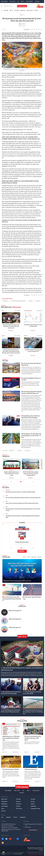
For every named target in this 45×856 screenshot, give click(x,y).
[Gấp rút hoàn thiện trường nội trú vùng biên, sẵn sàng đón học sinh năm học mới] (22, 653)
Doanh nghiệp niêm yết (28, 310)
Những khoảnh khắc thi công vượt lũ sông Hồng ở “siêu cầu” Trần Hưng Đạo (33, 712)
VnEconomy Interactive (30, 769)
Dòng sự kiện (22, 721)
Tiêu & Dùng (12, 1)
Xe (18, 1)
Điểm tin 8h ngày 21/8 (15, 627)
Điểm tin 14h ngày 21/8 (15, 610)
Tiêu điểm (6, 10)
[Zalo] (17, 839)
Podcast (28, 557)
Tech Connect (29, 1)
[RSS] (2, 843)
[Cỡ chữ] (5, 29)
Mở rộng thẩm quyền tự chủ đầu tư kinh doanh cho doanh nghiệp (30, 416)
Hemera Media (21, 852)
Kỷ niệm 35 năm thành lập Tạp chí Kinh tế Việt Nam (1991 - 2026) (32, 738)
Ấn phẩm (22, 522)
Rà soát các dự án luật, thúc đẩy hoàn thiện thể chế (31, 364)
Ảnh (2, 817)
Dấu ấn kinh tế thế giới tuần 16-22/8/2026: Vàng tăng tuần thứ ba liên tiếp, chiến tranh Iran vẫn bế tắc (11, 351)
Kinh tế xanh (30, 10)
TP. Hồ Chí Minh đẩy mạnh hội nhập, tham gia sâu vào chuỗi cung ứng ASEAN (30, 474)
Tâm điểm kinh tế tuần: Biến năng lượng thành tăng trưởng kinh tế (11, 599)
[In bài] (3, 29)
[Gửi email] (37, 29)
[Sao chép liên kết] (39, 29)
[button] (20, 481)
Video (3, 310)
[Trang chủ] (1, 10)
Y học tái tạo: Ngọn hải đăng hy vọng (32, 598)
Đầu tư (11, 10)
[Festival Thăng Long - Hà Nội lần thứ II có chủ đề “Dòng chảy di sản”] (11, 702)
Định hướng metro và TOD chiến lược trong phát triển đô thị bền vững (11, 738)
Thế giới (3, 335)
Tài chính (16, 10)
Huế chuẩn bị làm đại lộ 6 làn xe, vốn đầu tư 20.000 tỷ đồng (20, 492)
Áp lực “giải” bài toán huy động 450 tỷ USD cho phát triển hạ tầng (22, 503)
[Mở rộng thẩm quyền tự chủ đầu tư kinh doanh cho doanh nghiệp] (11, 684)
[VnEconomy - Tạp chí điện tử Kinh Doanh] (22, 787)
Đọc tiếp (5, 360)
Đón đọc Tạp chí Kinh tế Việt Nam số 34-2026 (31, 379)
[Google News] (27, 29)
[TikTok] (14, 839)
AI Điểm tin (22, 606)
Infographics (33, 557)
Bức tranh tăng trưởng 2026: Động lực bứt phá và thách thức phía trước (31, 392)
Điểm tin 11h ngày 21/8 (15, 619)
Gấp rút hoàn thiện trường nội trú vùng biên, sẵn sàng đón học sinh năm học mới (11, 326)
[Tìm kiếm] (5, 6)
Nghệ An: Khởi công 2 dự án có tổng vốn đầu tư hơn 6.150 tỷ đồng (11, 474)
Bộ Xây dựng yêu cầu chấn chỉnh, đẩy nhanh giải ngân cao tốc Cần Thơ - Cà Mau (31, 435)
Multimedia (6, 557)
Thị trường (37, 10)
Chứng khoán (4, 1)
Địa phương (12, 470)
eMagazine (39, 557)
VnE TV (22, 1)
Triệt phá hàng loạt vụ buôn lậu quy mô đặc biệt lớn (32, 692)
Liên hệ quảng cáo (33, 830)
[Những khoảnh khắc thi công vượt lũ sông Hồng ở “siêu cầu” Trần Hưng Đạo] (33, 702)
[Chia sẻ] (41, 29)
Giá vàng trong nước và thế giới (10, 769)
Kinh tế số (22, 10)
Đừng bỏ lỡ (5, 456)
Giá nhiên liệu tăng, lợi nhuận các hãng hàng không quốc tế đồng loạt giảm (23, 516)
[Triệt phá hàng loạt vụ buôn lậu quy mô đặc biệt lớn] (33, 684)
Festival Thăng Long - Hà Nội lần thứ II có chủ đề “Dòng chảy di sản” (10, 711)
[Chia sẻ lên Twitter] (34, 29)
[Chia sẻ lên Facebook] (32, 29)
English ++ (37, 1)
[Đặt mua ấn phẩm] (39, 6)
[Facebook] (2, 839)
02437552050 (28, 827)
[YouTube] (10, 839)
